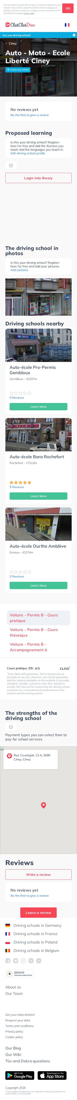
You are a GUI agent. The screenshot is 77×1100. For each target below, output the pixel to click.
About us (13, 987)
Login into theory (38, 178)
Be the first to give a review (29, 115)
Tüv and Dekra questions (27, 1061)
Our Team (14, 993)
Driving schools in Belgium (36, 950)
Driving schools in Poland (35, 942)
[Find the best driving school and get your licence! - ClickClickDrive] (20, 25)
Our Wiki (13, 1054)
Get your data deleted (19, 1015)
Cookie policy (29, 13)
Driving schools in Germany (37, 925)
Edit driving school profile (27, 153)
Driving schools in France (35, 933)
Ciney (13, 43)
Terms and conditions (19, 1026)
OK (68, 8)
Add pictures (19, 270)
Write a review (38, 874)
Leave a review (38, 912)
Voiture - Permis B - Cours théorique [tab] (34, 632)
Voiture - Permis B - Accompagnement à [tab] (28, 647)
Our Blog (13, 1048)
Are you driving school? (17, 35)
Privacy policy (14, 1031)
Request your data (17, 1020)
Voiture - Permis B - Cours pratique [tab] (34, 618)
